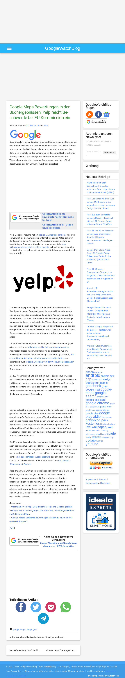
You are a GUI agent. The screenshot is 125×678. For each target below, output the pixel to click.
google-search (96, 394)
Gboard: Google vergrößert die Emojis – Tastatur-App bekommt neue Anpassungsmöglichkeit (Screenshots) (100, 333)
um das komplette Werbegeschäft (33, 457)
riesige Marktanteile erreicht (52, 235)
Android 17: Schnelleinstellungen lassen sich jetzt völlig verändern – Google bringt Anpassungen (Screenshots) (100, 294)
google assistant (95, 399)
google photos (102, 410)
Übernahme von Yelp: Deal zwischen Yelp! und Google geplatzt (41, 506)
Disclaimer (105, 483)
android (93, 375)
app (88, 379)
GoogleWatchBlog (62, 48)
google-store (102, 397)
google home (90, 410)
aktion (90, 372)
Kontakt (102, 479)
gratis (90, 420)
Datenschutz (92, 483)
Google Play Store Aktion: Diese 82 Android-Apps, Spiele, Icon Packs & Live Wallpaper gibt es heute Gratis (99, 256)
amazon (98, 372)
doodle (90, 382)
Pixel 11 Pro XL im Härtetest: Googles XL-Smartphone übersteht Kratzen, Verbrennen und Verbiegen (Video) (100, 237)
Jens (46, 125)
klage (29, 629)
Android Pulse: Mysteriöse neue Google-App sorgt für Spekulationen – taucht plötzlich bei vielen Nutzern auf (99, 352)
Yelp (12, 528)
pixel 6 (88, 431)
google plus (107, 417)
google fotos (106, 406)
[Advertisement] (25, 21)
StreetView (105, 437)
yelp (35, 629)
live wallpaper (96, 427)
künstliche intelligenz (107, 424)
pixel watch (96, 430)
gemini (104, 382)
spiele (111, 433)
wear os (99, 441)
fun (97, 382)
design (107, 379)
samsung (104, 431)
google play (92, 413)
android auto (107, 376)
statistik (96, 437)
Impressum (91, 479)
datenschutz (97, 379)
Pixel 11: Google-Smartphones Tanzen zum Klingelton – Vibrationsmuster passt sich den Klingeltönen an (101, 275)
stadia (88, 437)
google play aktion (98, 415)
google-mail (93, 389)
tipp (111, 437)
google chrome (97, 403)
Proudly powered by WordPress (103, 675)
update (91, 440)
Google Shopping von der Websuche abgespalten (50, 362)
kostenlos (93, 423)
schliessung (91, 434)
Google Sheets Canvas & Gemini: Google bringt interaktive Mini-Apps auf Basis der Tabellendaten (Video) (99, 313)
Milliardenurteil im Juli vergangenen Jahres (48, 347)
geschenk (93, 386)
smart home (101, 434)
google (105, 386)
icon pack (101, 420)
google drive (94, 407)
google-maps (19, 629)
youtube (92, 444)
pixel (109, 427)
